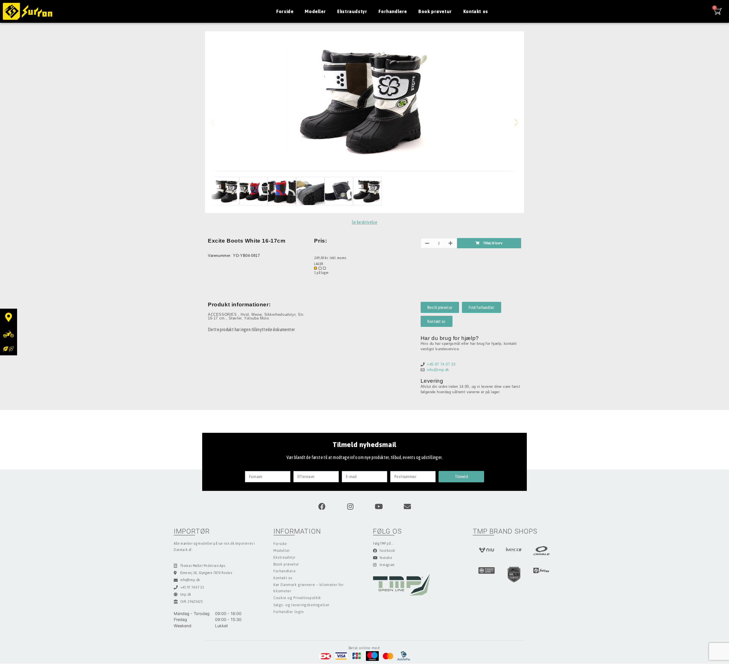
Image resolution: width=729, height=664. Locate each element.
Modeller (315, 11)
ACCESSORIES (223, 314)
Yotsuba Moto (256, 318)
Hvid (245, 314)
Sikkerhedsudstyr (280, 314)
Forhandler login (288, 612)
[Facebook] (322, 506)
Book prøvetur (435, 11)
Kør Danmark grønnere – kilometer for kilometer (308, 588)
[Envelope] (407, 506)
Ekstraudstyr (352, 11)
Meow (256, 314)
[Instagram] (350, 506)
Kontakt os (475, 11)
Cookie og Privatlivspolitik (297, 598)
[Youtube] (379, 506)
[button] (217, 122)
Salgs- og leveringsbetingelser (301, 605)
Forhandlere (392, 11)
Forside (284, 11)
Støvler (235, 318)
